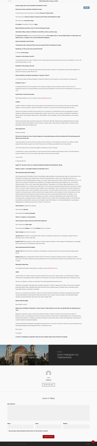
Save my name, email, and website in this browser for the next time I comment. (28, 431)
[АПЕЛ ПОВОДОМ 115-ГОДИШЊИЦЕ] (72, 355)
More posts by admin (48, 384)
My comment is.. (11, 404)
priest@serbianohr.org (46, 98)
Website (65, 423)
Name (9, 423)
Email (37, 423)
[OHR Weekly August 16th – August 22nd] (24, 355)
